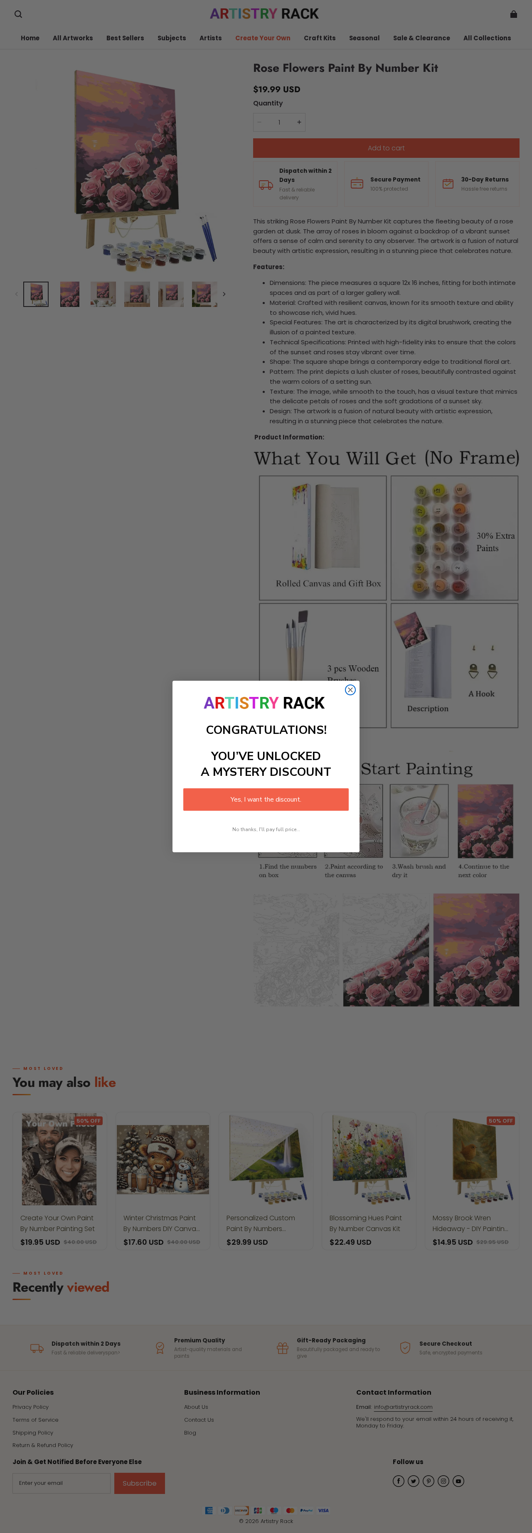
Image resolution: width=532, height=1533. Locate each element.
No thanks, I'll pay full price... (266, 829)
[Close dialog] (350, 690)
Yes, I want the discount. (266, 799)
